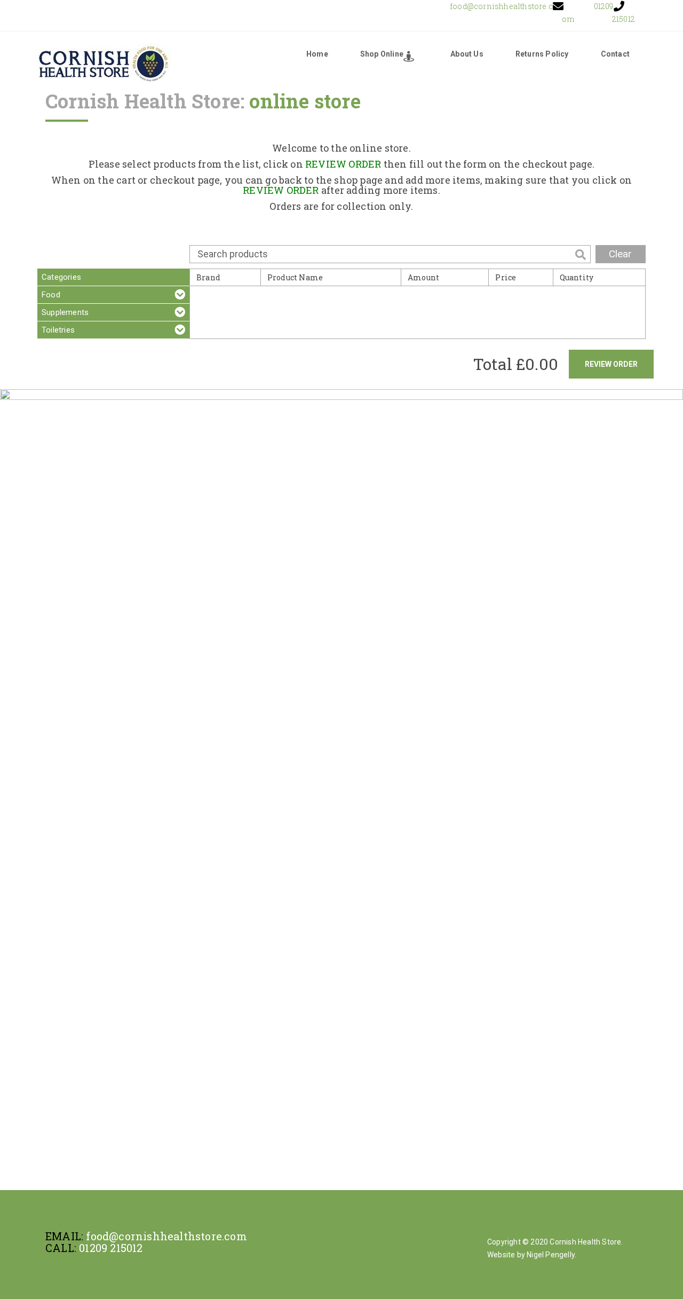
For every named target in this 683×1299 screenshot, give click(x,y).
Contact (615, 54)
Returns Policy (542, 54)
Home (317, 54)
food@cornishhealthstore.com (166, 1236)
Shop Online (381, 54)
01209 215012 (110, 1248)
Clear (620, 254)
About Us (466, 54)
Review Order (611, 364)
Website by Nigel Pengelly (531, 1254)
